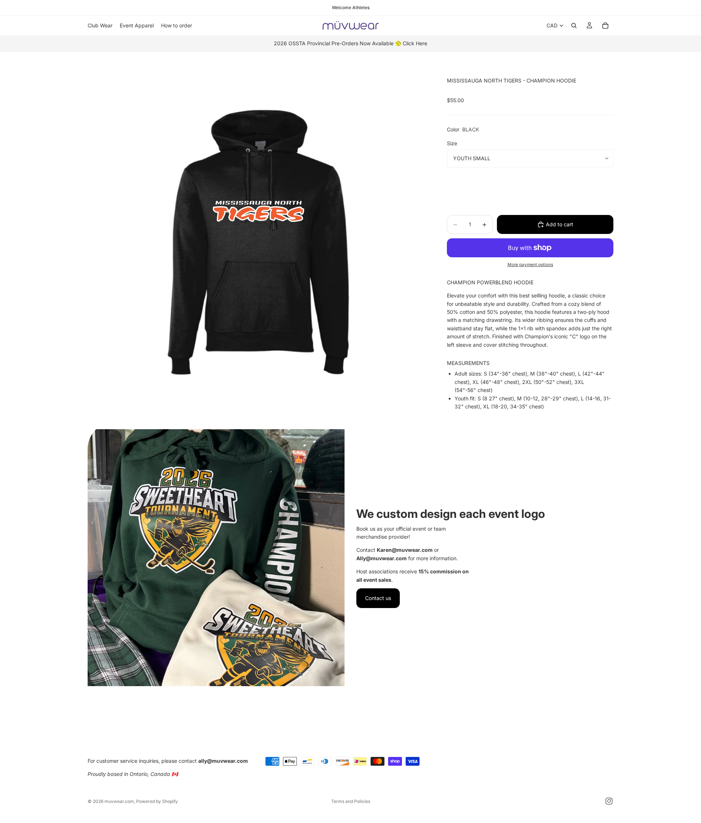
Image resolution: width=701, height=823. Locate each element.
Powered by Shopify (157, 801)
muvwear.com (119, 801)
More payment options (530, 264)
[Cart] (605, 26)
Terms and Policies (350, 801)
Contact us (378, 598)
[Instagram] (609, 801)
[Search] (574, 26)
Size (452, 143)
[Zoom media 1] (258, 238)
